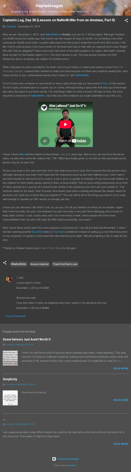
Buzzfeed (37, 231)
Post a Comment (15, 316)
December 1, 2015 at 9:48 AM (32, 308)
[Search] (126, 7)
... (4, 419)
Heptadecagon (49, 5)
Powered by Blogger (67, 458)
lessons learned (39, 264)
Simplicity (10, 379)
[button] (126, 21)
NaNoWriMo (52, 34)
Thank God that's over (65, 264)
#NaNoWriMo (18, 264)
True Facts (59, 231)
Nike (22, 154)
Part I (105, 83)
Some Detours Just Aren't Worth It (27, 339)
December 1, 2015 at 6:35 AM (32, 287)
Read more (120, 368)
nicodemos (73, 465)
